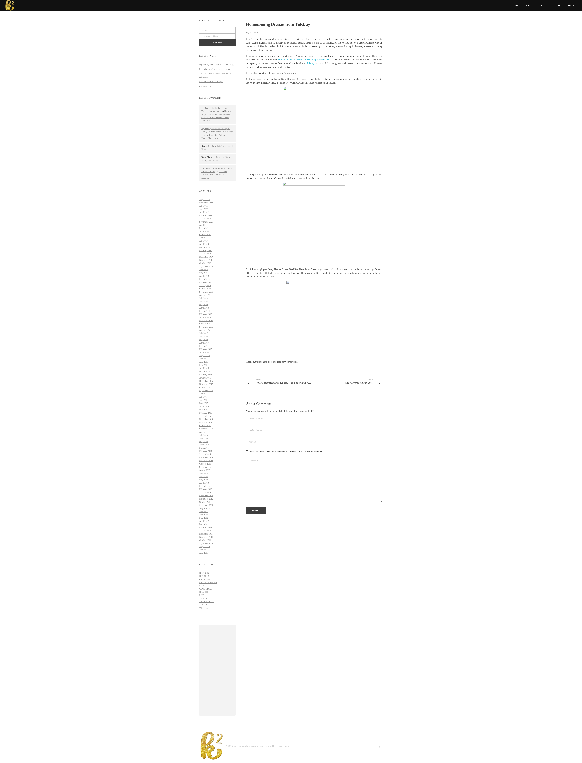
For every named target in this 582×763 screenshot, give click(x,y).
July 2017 (203, 333)
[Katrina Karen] (211, 746)
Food (202, 586)
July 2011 (203, 550)
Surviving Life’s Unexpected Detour (215, 69)
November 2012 (206, 499)
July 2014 (203, 435)
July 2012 (203, 511)
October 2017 (205, 324)
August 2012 (204, 508)
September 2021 (206, 222)
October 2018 (205, 289)
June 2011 (203, 553)
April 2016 (204, 368)
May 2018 (203, 305)
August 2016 (204, 355)
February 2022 (205, 215)
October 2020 (205, 234)
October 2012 (205, 502)
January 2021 (205, 231)
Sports (203, 598)
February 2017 (205, 349)
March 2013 (204, 486)
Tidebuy (310, 63)
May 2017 (203, 340)
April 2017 (204, 343)
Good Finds (205, 589)
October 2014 (205, 425)
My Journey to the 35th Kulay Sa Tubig (216, 64)
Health (203, 592)
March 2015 (204, 410)
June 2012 (203, 515)
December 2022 (206, 203)
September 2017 (206, 327)
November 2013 (206, 460)
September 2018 (206, 292)
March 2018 (204, 311)
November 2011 (206, 537)
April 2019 (204, 276)
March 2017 (204, 346)
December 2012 (206, 496)
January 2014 (205, 454)
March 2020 (204, 247)
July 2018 (203, 298)
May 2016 (203, 365)
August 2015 (204, 394)
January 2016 (205, 378)
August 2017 (204, 330)
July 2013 (203, 473)
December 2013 (206, 457)
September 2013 (206, 467)
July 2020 (203, 241)
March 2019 (204, 279)
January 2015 (205, 416)
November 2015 (206, 384)
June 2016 (203, 362)
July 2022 (203, 206)
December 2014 (206, 419)
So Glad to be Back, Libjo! (211, 81)
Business (204, 576)
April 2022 (204, 212)
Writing (204, 608)
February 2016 (205, 375)
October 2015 (205, 387)
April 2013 (204, 483)
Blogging (204, 573)
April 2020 (204, 244)
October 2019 (205, 263)
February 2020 (205, 250)
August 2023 (204, 199)
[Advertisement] (218, 670)
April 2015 (204, 406)
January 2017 (205, 352)
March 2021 (204, 228)
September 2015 (206, 390)
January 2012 (205, 531)
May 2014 (203, 441)
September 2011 (206, 543)
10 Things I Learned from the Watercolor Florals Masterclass (217, 135)
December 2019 (206, 257)
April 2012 (204, 521)
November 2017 (206, 320)
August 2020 (204, 238)
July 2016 (203, 359)
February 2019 (205, 282)
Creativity (205, 579)
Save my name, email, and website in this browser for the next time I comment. (287, 451)
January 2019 (205, 285)
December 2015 (206, 381)
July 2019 (203, 269)
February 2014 (205, 451)
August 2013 (204, 470)
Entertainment (208, 582)
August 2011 (204, 546)
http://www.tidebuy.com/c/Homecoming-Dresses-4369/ (304, 59)
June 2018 (203, 301)
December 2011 (206, 534)
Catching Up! (205, 86)
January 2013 (205, 492)
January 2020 (205, 254)
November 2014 (206, 422)
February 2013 (205, 489)
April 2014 (204, 445)
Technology (206, 601)
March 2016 (204, 371)
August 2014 (204, 432)
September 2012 (206, 505)
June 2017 (203, 336)
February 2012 (205, 527)
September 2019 (206, 266)
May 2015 (203, 403)
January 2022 (205, 219)
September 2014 (206, 429)
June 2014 (203, 438)
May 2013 (203, 480)
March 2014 (204, 448)
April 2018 (204, 308)
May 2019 (203, 273)
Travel (203, 605)
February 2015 (205, 413)
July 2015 (203, 397)
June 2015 (203, 400)
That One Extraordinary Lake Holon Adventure (214, 174)
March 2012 (204, 524)
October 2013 (205, 464)
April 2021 (204, 225)
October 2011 (205, 540)
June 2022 (203, 209)
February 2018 (205, 314)
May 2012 (203, 518)
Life (201, 595)
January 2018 (205, 317)
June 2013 (203, 476)
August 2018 (204, 295)
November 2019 (206, 260)
